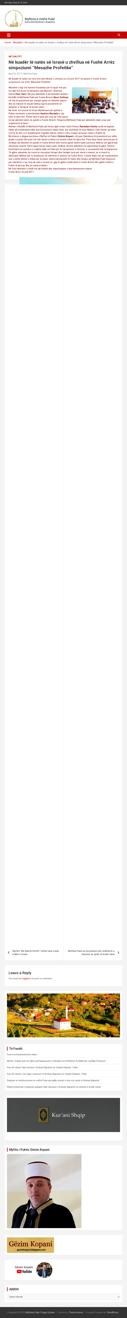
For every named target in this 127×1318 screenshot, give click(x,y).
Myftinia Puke (30, 73)
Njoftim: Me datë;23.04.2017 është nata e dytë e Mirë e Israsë (35, 953)
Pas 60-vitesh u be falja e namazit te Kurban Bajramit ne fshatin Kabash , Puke (47, 1074)
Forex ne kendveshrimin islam (22, 1054)
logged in (26, 978)
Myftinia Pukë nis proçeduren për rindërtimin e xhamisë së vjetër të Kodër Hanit (91, 953)
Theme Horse (76, 1312)
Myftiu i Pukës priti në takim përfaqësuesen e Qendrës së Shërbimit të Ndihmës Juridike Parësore (56, 1061)
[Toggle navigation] (9, 35)
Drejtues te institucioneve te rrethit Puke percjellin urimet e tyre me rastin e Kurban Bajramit (53, 1080)
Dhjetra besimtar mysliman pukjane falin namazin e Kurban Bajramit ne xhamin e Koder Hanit (54, 1087)
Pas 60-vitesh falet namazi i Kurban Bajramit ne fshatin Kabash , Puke (42, 1067)
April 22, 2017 (15, 73)
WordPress (112, 1312)
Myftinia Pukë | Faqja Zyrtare (40, 1312)
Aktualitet (15, 56)
